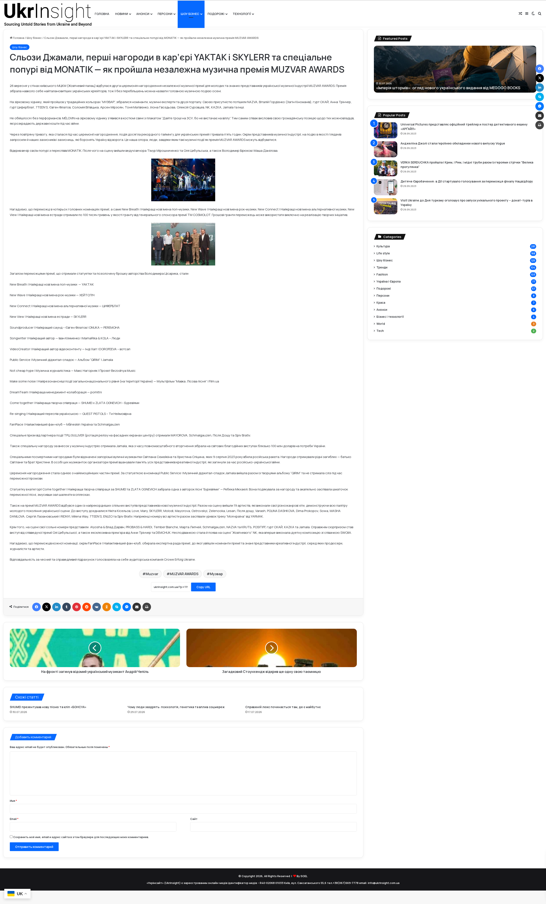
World (380, 324)
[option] (455, 69)
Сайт (193, 819)
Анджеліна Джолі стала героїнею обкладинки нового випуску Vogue (453, 143)
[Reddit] (86, 607)
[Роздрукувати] (146, 607)
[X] (46, 607)
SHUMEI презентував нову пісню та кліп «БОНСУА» (48, 707)
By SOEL (302, 876)
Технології (242, 14)
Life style (383, 253)
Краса (380, 302)
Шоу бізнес (190, 14)
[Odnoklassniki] (106, 607)
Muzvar (152, 574)
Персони (165, 14)
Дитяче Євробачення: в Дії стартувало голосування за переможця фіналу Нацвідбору (467, 181)
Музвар (216, 574)
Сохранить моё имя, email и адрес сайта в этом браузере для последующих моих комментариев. (81, 837)
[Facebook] (36, 607)
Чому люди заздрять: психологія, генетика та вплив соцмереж (176, 707)
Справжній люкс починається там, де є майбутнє (283, 707)
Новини (121, 14)
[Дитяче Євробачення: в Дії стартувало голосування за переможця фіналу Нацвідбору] (385, 187)
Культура (383, 246)
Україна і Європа (388, 281)
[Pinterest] (76, 607)
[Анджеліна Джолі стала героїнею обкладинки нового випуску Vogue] (385, 149)
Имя (13, 801)
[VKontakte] (96, 607)
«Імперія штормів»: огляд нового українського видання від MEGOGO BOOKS (448, 87)
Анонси (142, 14)
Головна (102, 14)
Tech (380, 331)
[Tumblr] (66, 607)
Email (14, 819)
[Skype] (116, 607)
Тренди (381, 267)
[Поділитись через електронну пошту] (136, 607)
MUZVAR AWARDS (184, 574)
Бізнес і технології (390, 317)
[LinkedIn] (56, 607)
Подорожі (216, 14)
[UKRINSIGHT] (47, 14)
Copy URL (203, 587)
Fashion (382, 274)
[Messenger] (126, 607)
